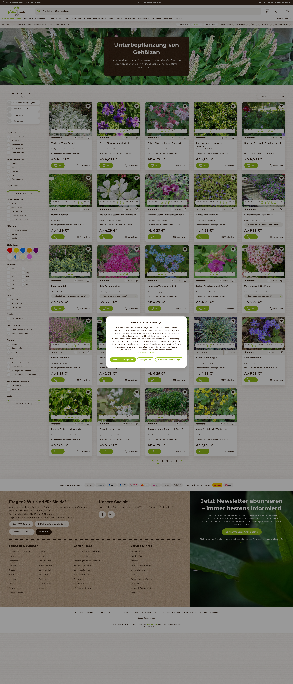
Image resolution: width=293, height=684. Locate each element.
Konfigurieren (145, 360)
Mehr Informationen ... (147, 352)
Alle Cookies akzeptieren (123, 360)
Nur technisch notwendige (169, 360)
